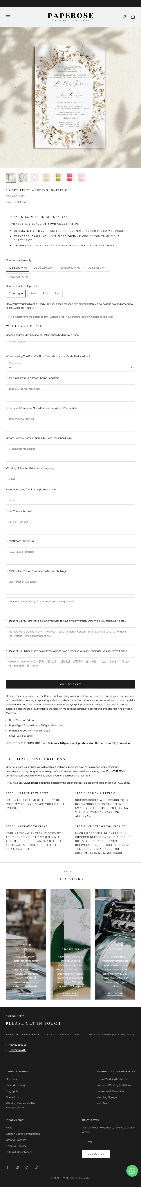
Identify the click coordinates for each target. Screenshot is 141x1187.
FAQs (9, 1127)
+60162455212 (17, 1044)
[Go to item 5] (58, 177)
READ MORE (26, 993)
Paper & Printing (15, 1085)
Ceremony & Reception (110, 1091)
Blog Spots (12, 1091)
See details (114, 3)
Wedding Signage (107, 1097)
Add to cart (70, 684)
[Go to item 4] (46, 177)
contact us (98, 782)
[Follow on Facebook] (8, 1167)
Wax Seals (103, 1103)
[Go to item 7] (81, 177)
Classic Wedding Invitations (112, 1079)
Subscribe (96, 1153)
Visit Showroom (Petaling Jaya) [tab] (111, 1035)
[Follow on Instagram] (17, 1167)
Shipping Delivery (16, 1146)
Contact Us (12, 1097)
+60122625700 (17, 1050)
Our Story (11, 1079)
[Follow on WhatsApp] (36, 1167)
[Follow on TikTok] (27, 1167)
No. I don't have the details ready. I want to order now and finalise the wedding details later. (62, 316)
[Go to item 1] (11, 177)
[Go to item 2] (23, 177)
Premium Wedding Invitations (114, 1085)
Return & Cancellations (19, 1152)
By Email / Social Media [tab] (64, 1035)
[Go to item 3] (34, 177)
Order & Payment (16, 1139)
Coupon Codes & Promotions (23, 1133)
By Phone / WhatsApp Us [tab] (22, 1035)
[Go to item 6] (70, 177)
